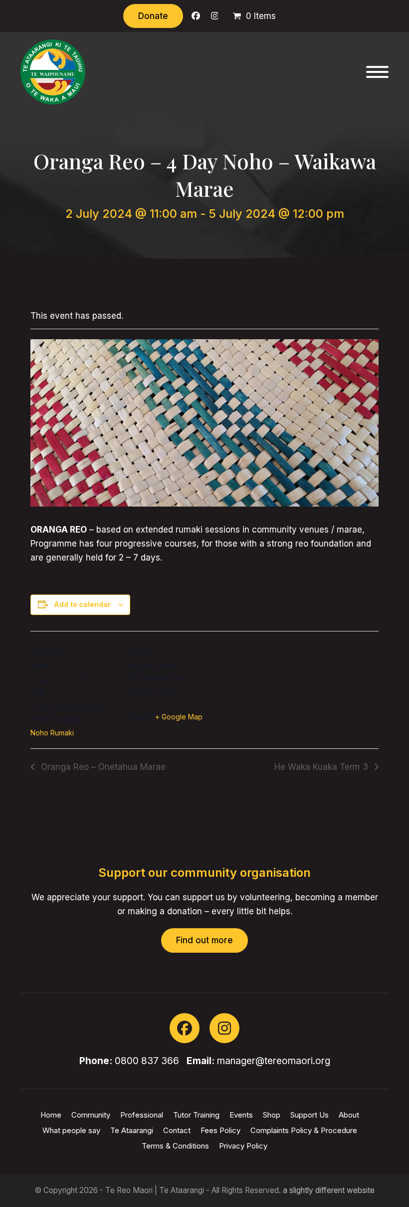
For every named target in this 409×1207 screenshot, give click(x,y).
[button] (377, 72)
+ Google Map (179, 716)
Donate (153, 16)
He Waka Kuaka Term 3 (322, 767)
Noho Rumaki (52, 732)
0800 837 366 (147, 1061)
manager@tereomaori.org (273, 1061)
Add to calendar (82, 604)
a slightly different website (329, 1190)
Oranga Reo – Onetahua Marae (102, 767)
